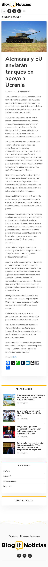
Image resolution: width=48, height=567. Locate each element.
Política (6, 471)
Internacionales (11, 17)
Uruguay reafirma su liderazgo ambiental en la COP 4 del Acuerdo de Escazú (31, 397)
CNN (14, 357)
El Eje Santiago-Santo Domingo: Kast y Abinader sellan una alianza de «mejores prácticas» (29, 430)
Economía (7, 476)
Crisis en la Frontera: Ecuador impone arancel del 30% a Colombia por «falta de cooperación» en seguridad (30, 446)
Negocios (7, 486)
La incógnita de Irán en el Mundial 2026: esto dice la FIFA (29, 413)
